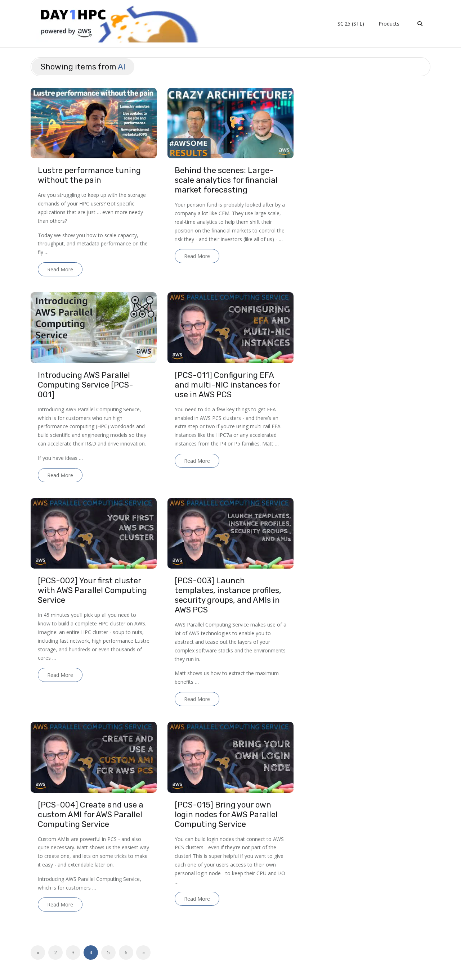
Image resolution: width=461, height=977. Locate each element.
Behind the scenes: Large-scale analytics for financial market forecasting (226, 180)
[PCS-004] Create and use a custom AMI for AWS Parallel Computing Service (90, 814)
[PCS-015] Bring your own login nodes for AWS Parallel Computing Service (226, 814)
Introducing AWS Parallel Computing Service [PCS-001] (85, 384)
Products (389, 23)
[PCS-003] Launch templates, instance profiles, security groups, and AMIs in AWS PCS (228, 595)
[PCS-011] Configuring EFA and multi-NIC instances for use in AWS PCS (227, 384)
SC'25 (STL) (350, 23)
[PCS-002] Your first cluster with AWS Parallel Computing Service (92, 590)
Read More (60, 269)
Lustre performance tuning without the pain (89, 175)
